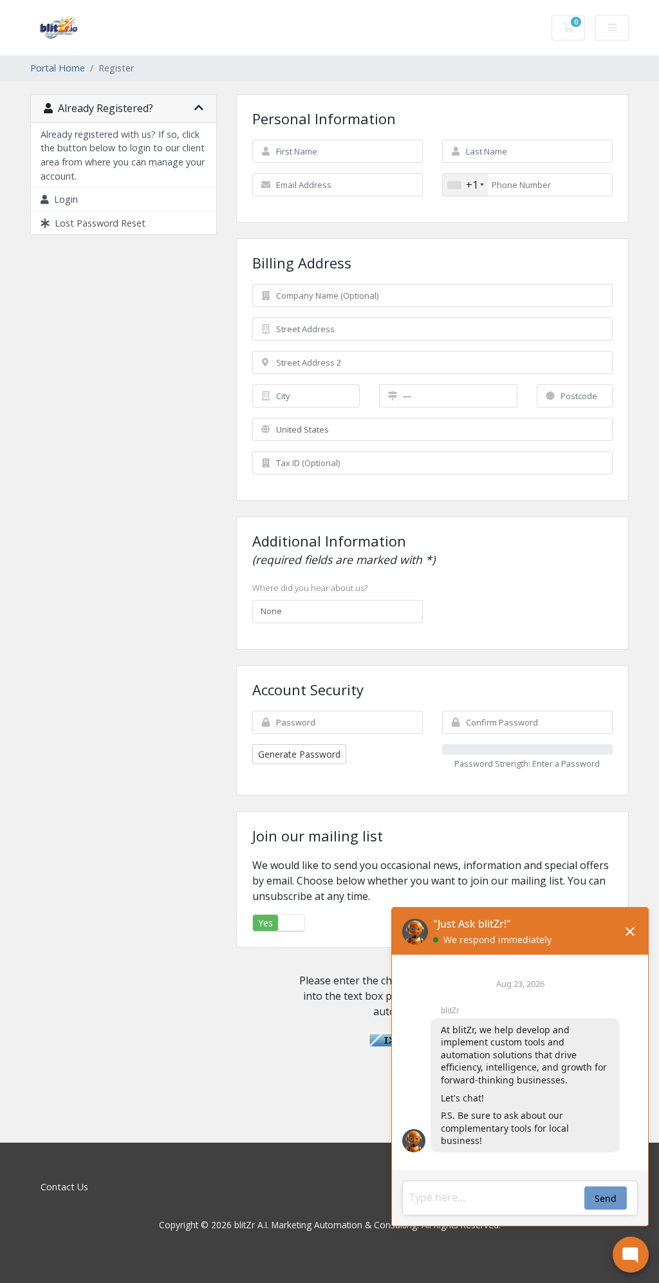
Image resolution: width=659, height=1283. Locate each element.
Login (63, 199)
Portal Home (57, 68)
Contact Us (64, 1187)
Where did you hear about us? (309, 588)
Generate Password (299, 754)
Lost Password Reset (97, 223)
